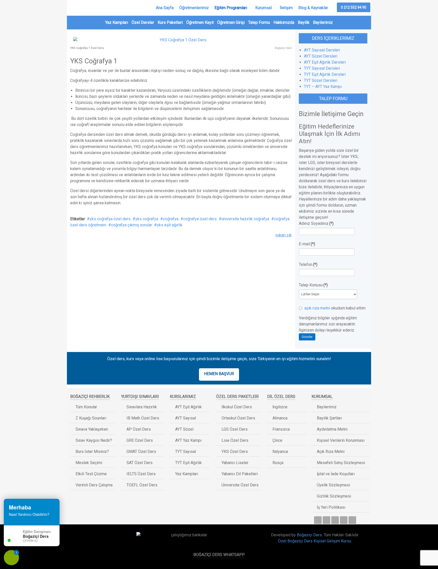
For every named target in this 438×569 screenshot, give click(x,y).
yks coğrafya (146, 218)
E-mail (307, 244)
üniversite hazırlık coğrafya (245, 218)
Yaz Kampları (116, 22)
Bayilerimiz (323, 22)
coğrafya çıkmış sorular (131, 225)
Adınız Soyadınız (316, 223)
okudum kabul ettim (334, 308)
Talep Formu (259, 22)
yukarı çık (283, 235)
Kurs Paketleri (170, 22)
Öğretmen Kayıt (200, 22)
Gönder (307, 337)
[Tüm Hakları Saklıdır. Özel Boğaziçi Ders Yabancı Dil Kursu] (93, 537)
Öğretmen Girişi (231, 22)
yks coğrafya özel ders (110, 218)
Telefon (308, 264)
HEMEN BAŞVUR (219, 373)
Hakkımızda (283, 22)
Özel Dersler (143, 22)
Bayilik (303, 22)
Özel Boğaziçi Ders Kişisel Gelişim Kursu (314, 541)
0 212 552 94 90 (353, 7)
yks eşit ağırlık (169, 225)
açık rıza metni (317, 308)
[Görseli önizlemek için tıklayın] (181, 39)
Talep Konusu (313, 285)
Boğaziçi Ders (309, 535)
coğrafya (170, 218)
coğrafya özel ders (200, 218)
